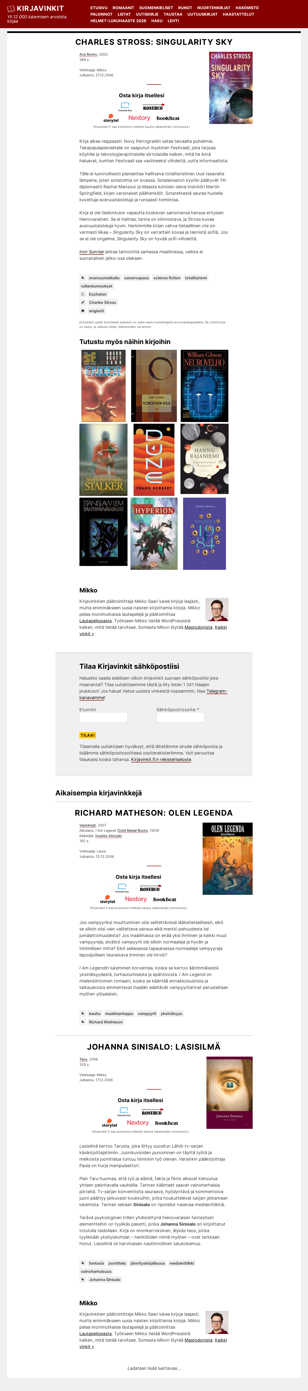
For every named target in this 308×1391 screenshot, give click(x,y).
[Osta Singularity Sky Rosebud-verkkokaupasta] (156, 110)
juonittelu (117, 1263)
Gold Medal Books (133, 830)
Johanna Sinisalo (105, 1279)
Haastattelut (238, 14)
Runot (185, 7)
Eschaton (98, 294)
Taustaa (173, 14)
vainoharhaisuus (96, 1271)
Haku (157, 20)
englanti (96, 310)
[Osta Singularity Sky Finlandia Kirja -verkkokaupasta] (127, 110)
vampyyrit (147, 1013)
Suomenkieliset (156, 7)
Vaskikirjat (87, 825)
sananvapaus (136, 277)
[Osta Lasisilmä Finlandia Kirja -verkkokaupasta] (126, 1115)
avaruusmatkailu (104, 277)
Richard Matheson (106, 1022)
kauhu (95, 1013)
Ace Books (88, 54)
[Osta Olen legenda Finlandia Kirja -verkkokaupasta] (124, 891)
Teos (83, 1059)
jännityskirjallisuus (148, 1263)
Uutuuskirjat (202, 14)
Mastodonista (198, 627)
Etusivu (99, 7)
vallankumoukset (96, 286)
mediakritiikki (182, 1263)
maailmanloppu (119, 1013)
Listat (124, 14)
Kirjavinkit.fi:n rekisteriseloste (161, 759)
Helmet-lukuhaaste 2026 (118, 20)
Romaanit (123, 7)
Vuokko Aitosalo (108, 836)
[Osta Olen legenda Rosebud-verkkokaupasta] (153, 891)
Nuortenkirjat (214, 7)
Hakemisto (247, 7)
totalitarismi (196, 277)
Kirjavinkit (40, 8)
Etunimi (87, 709)
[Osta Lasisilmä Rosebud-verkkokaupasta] (154, 1115)
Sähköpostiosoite (177, 709)
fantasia (96, 1263)
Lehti (173, 20)
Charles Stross (102, 302)
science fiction (167, 277)
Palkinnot (101, 14)
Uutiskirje (147, 14)
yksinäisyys (171, 1013)
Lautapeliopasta (95, 620)
